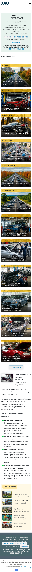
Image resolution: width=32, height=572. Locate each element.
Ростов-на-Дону (8, 115)
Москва (6, 240)
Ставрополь (7, 90)
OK (16, 570)
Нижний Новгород (9, 165)
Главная (3, 9)
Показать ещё (16, 367)
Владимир (7, 316)
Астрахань (7, 341)
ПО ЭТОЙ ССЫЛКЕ (16, 49)
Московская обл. (9, 190)
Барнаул (6, 215)
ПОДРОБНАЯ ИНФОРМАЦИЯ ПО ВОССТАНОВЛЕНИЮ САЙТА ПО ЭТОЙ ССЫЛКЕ (16, 551)
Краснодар (7, 266)
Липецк (6, 291)
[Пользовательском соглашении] (22, 568)
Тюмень (6, 65)
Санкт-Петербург (9, 140)
